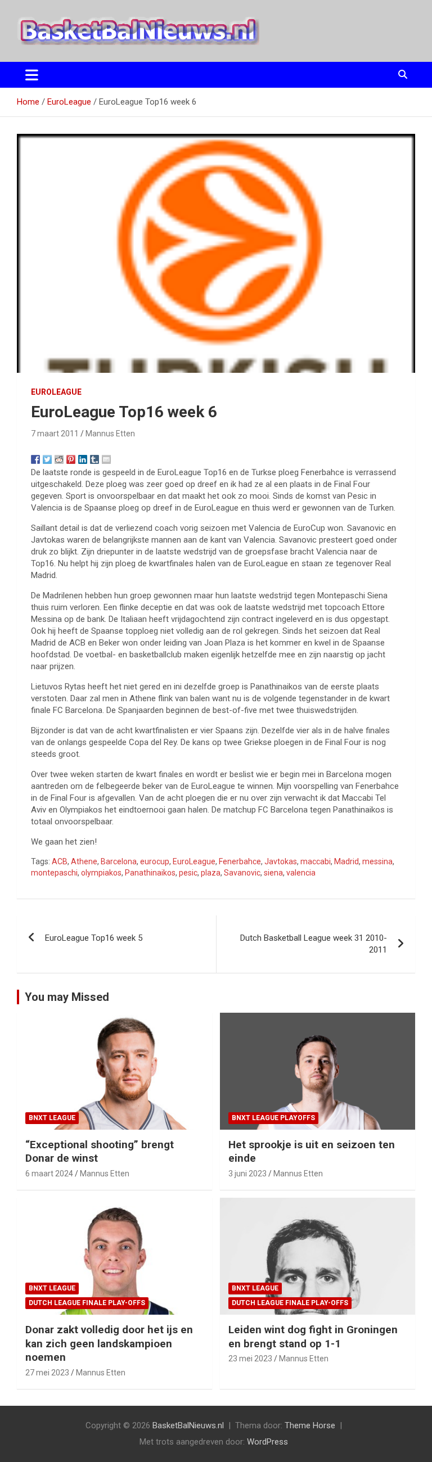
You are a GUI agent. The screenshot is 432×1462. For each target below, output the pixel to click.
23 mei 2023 (250, 1358)
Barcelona (119, 861)
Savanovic (242, 872)
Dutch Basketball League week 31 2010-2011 (313, 944)
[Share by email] (106, 459)
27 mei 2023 (47, 1372)
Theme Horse (310, 1425)
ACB (60, 861)
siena (273, 872)
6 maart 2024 (49, 1173)
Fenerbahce (240, 861)
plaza (210, 872)
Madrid (346, 861)
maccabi (315, 861)
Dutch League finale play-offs (87, 1303)
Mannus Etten (110, 433)
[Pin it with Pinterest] (70, 459)
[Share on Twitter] (47, 459)
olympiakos (101, 872)
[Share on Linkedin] (82, 459)
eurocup (154, 861)
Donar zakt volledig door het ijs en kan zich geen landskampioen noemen (109, 1343)
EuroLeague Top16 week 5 (93, 938)
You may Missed (67, 997)
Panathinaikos (150, 872)
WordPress (267, 1442)
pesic (188, 872)
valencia (301, 872)
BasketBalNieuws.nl (188, 1425)
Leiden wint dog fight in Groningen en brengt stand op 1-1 (313, 1336)
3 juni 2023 (247, 1173)
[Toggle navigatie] (32, 75)
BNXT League (52, 1118)
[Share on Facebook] (35, 459)
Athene (84, 861)
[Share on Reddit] (59, 459)
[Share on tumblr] (94, 459)
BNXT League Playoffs (273, 1118)
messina (377, 861)
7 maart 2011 (55, 433)
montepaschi (54, 872)
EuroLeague (56, 391)
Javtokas (280, 861)
